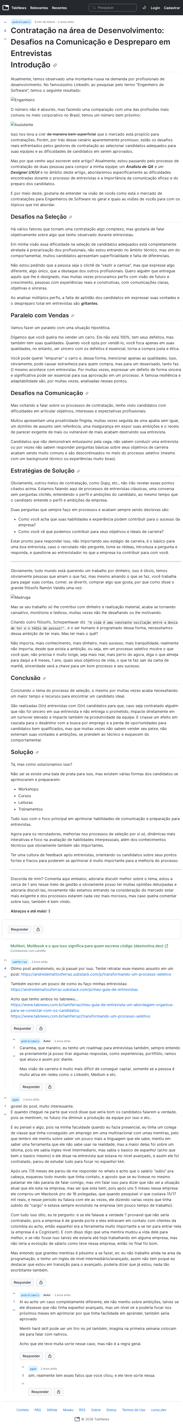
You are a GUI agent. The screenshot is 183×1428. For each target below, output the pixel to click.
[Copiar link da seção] (55, 65)
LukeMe (40, 950)
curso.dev (159, 1410)
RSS (82, 1410)
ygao (15, 1099)
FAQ (38, 1410)
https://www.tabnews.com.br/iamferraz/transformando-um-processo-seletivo (80, 1016)
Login (155, 8)
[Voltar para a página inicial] (77, 1419)
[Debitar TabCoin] (5, 39)
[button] (5, 1037)
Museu (68, 1410)
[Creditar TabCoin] (5, 22)
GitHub (52, 1410)
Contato (22, 1410)
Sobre (96, 1410)
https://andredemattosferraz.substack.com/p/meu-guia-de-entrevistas (74, 989)
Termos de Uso (133, 1410)
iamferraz (19, 962)
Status (111, 1410)
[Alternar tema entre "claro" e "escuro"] (144, 7)
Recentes (59, 8)
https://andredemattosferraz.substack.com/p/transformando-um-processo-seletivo (96, 974)
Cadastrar (172, 8)
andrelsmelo (21, 22)
